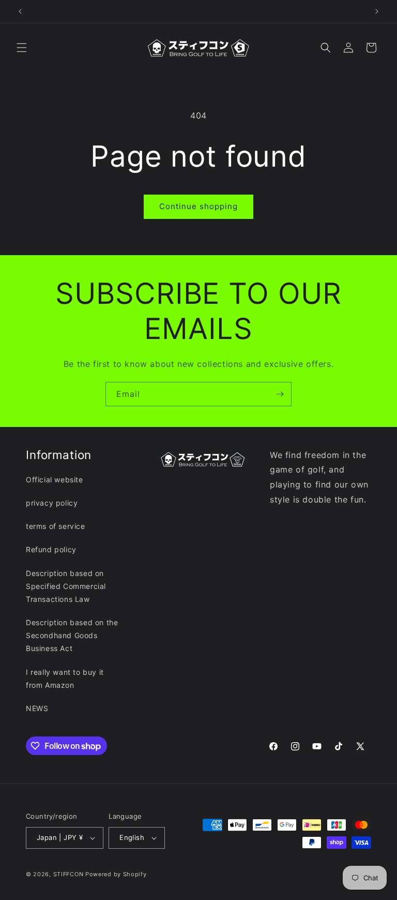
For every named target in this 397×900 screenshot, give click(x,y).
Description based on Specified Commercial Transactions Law (66, 586)
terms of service (55, 526)
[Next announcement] (376, 11)
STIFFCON (68, 874)
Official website (54, 479)
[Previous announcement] (20, 11)
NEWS (37, 708)
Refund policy (51, 549)
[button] (21, 47)
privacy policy (52, 502)
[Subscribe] (279, 394)
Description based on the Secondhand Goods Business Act (72, 635)
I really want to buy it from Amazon (65, 678)
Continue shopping (198, 206)
